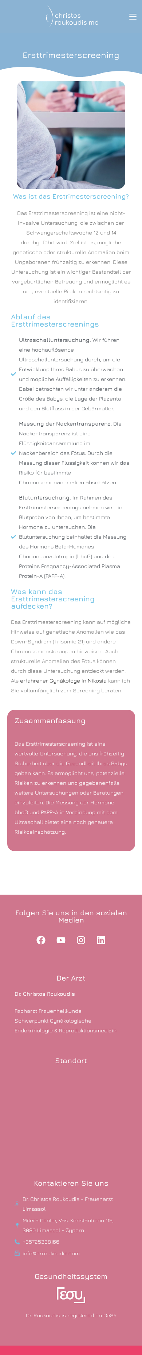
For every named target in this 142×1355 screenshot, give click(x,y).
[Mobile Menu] (133, 16)
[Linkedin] (101, 940)
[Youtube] (61, 940)
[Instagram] (81, 940)
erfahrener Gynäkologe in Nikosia (63, 681)
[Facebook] (41, 940)
